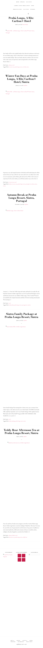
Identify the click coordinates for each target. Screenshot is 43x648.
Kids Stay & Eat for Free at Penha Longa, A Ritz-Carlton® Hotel (21, 18)
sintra (27, 67)
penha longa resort (18, 67)
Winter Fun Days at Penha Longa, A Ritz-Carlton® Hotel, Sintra (21, 79)
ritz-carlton (32, 184)
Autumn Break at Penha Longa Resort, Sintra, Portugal (21, 198)
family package (12, 421)
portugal (27, 184)
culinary (10, 65)
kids (13, 305)
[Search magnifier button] (28, 14)
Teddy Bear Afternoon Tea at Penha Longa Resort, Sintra (21, 431)
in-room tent (11, 67)
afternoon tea (11, 537)
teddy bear (25, 537)
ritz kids (24, 67)
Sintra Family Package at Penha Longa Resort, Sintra (21, 315)
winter (4, 186)
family (10, 184)
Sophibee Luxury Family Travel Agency (7, 2)
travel (13, 65)
